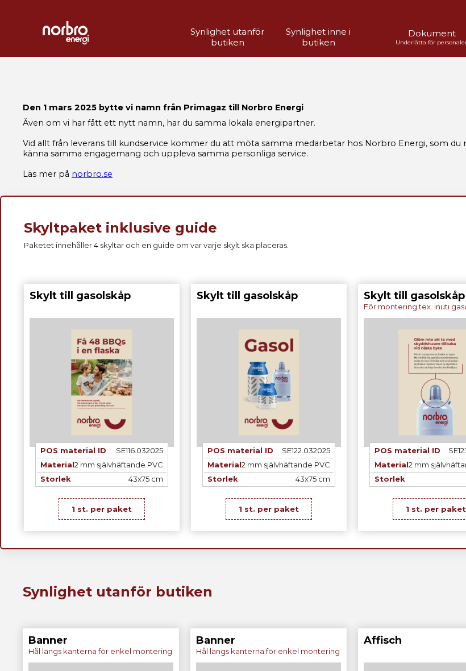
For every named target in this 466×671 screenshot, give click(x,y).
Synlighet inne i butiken (318, 37)
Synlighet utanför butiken (227, 37)
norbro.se (92, 174)
